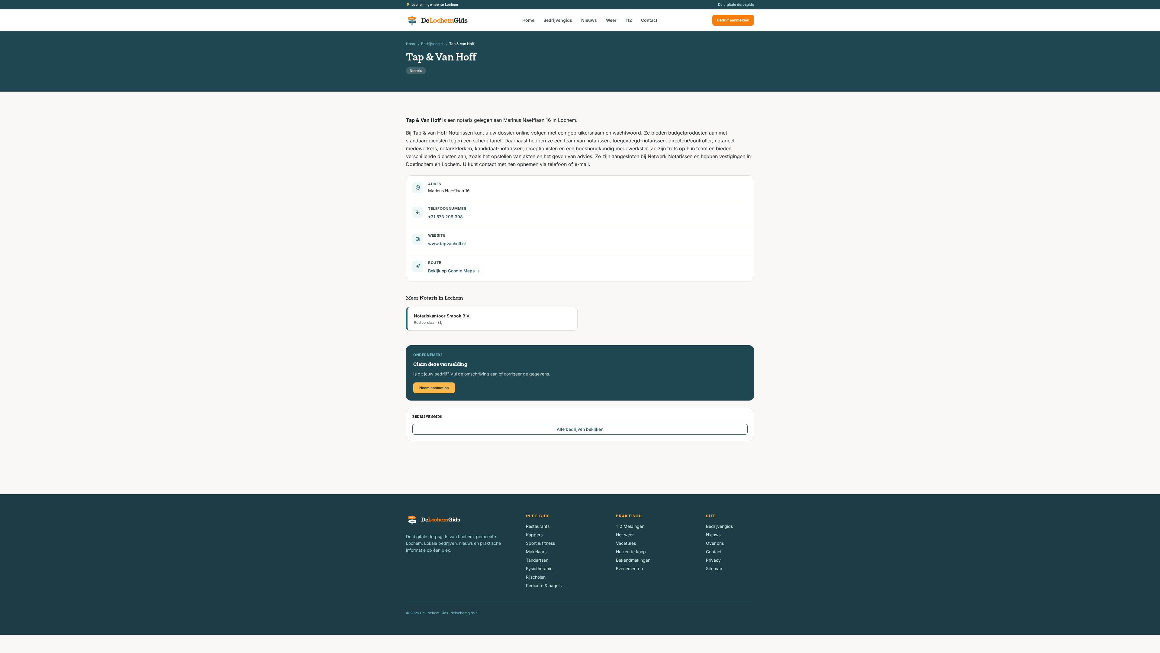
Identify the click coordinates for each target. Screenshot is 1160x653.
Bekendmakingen (633, 560)
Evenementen (629, 568)
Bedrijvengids (557, 20)
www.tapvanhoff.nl (447, 243)
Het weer (625, 534)
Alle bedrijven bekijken (580, 429)
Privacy (713, 560)
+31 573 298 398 (445, 216)
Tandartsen (537, 560)
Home (528, 20)
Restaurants (537, 526)
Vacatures (626, 543)
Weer (611, 20)
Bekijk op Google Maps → (454, 270)
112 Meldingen (630, 526)
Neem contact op (434, 387)
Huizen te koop (631, 551)
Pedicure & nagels (544, 585)
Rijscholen (536, 577)
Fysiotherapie (539, 568)
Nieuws (589, 20)
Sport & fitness (540, 543)
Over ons (715, 543)
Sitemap (714, 568)
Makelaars (536, 551)
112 (629, 20)
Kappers (534, 534)
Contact (649, 20)
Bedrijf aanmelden (733, 20)
